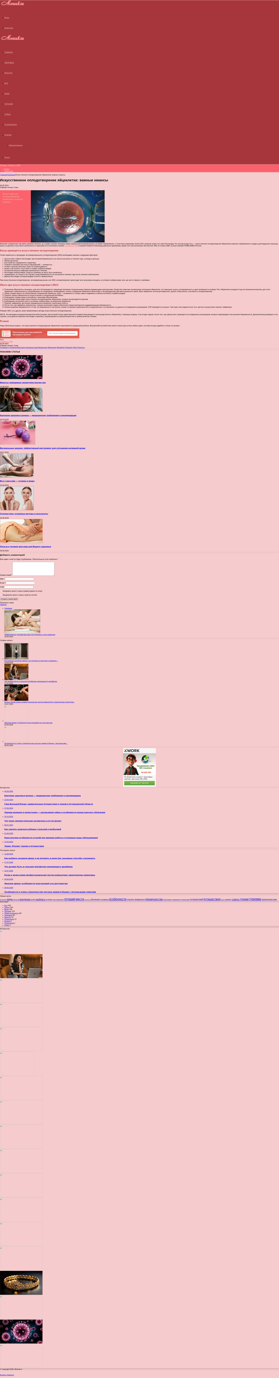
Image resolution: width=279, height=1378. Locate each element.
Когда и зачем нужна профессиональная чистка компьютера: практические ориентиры (39, 702)
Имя (2, 579)
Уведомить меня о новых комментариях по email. (23, 591)
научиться (87, 899)
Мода (6, 94)
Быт (6, 83)
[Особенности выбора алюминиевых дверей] (21, 1172)
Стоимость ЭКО (71, 246)
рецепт (228, 899)
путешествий (196, 899)
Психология (10, 125)
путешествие (185, 899)
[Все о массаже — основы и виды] (16, 477)
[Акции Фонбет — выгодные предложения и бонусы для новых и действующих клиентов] (21, 1318)
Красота (8, 73)
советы (235, 899)
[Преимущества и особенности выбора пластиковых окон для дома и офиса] (21, 1148)
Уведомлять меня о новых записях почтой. (20, 595)
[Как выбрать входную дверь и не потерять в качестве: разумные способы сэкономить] (16, 659)
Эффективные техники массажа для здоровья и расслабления (29, 635)
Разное (8, 135)
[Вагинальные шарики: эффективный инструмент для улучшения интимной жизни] (17, 444)
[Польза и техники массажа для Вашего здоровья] (21, 542)
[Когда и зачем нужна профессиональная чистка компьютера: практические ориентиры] (16, 700)
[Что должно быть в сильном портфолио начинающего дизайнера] (16, 679)
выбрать (40, 899)
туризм (244, 899)
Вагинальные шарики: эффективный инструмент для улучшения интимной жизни (42, 448)
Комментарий (6, 575)
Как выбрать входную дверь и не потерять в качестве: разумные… (31, 661)
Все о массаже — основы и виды (17, 481)
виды (10, 899)
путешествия (212, 899)
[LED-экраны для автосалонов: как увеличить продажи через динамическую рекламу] (21, 1367)
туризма (255, 899)
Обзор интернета (15, 145)
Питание (8, 104)
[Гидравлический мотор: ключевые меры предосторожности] (21, 1221)
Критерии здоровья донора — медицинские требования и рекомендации (38, 415)
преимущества (154, 899)
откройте (130, 899)
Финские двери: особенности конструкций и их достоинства (28, 723)
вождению (25, 899)
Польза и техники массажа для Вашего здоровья (25, 546)
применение (176, 899)
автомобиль (3, 899)
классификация (58, 899)
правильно (139, 899)
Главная (3, 175)
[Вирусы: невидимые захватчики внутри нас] (21, 378)
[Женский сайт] (12, 6)
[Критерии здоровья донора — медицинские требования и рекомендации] (21, 411)
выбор (33, 899)
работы (223, 899)
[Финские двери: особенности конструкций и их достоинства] (16, 721)
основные (104, 899)
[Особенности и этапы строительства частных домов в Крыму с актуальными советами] (16, 741)
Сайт (2, 587)
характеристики (269, 899)
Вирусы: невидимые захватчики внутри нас (23, 382)
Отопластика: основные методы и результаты (24, 514)
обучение (95, 899)
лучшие (69, 899)
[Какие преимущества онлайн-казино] (21, 1099)
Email (3, 583)
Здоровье (9, 63)
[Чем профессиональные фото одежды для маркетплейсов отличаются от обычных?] (21, 1245)
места (80, 899)
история (49, 899)
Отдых (7, 114)
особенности (117, 899)
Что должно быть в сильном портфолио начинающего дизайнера (30, 681)
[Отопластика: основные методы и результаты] (17, 510)
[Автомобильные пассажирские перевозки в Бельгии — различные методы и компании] (21, 1197)
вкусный (16, 899)
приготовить (167, 899)
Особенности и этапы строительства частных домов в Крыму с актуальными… (36, 743)
